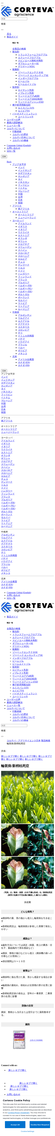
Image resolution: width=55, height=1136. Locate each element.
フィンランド (25, 276)
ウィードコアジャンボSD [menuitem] (31, 102)
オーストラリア (20, 211)
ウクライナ (23, 232)
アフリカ (16, 206)
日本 (4, 156)
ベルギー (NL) (25, 288)
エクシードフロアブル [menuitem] (29, 57)
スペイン (22, 250)
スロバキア (23, 253)
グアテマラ (23, 324)
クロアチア (23, 244)
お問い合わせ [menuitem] (13, 148)
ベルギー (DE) (25, 291)
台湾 (20, 197)
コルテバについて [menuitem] (16, 128)
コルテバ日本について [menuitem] (23, 137)
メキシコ (22, 353)
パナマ (21, 339)
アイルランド (25, 223)
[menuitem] (19, 49)
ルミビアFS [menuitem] (24, 111)
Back (9, 162)
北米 (14, 356)
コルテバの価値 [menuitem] (20, 140)
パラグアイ (23, 341)
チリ (20, 333)
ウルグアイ (23, 318)
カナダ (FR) (24, 365)
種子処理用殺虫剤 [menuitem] (21, 105)
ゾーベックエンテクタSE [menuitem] (30, 72)
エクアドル (23, 321)
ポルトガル (23, 294)
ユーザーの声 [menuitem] (13, 119)
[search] (2, 29)
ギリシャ (22, 241)
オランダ (22, 238)
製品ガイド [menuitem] (12, 37)
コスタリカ (23, 327)
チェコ (21, 262)
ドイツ (21, 271)
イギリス (22, 226)
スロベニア (23, 256)
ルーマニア (23, 309)
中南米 (15, 312)
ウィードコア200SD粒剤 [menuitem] (30, 99)
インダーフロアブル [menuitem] (28, 78)
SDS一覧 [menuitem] (11, 151)
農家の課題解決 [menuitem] (15, 122)
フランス (22, 279)
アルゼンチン (25, 315)
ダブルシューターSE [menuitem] (28, 63)
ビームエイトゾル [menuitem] (27, 84)
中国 (20, 194)
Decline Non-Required (40, 1125)
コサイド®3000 (36, 1040)
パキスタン (23, 182)
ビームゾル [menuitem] (23, 81)
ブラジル (22, 344)
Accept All (15, 1125)
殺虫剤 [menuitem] (15, 52)
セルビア (22, 259)
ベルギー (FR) (25, 285)
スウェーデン (25, 247)
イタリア (22, 229)
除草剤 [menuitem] (15, 87)
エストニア (23, 235)
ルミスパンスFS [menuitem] (26, 108)
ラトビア (22, 303)
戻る (9, 34)
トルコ (21, 268)
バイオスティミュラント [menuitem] (24, 114)
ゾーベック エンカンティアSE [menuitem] (33, 75)
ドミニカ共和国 (26, 336)
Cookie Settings (27, 1131)
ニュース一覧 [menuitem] (13, 125)
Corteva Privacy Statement (18, 1112)
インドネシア (25, 170)
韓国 (20, 203)
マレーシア (23, 191)
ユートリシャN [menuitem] (25, 117)
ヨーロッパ (18, 220)
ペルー (21, 347)
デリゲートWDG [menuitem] (26, 66)
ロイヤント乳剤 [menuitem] (26, 90)
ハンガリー (23, 274)
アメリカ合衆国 (26, 359)
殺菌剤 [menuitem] (15, 69)
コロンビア (23, 330)
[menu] (2, 3)
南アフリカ (23, 209)
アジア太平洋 (19, 164)
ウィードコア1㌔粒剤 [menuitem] (28, 96)
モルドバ (22, 300)
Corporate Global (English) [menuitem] (19, 145)
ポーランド (23, 297)
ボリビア (22, 350)
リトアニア (23, 306)
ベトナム (22, 188)
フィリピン (23, 185)
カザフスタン (25, 173)
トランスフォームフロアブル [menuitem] (32, 54)
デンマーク (23, 265)
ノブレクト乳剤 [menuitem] (26, 93)
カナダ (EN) (24, 362)
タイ (20, 179)
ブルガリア (23, 282)
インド (21, 167)
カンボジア (23, 176)
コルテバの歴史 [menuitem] (20, 134)
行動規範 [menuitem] (16, 131)
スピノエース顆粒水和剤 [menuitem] (30, 60)
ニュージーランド (27, 217)
